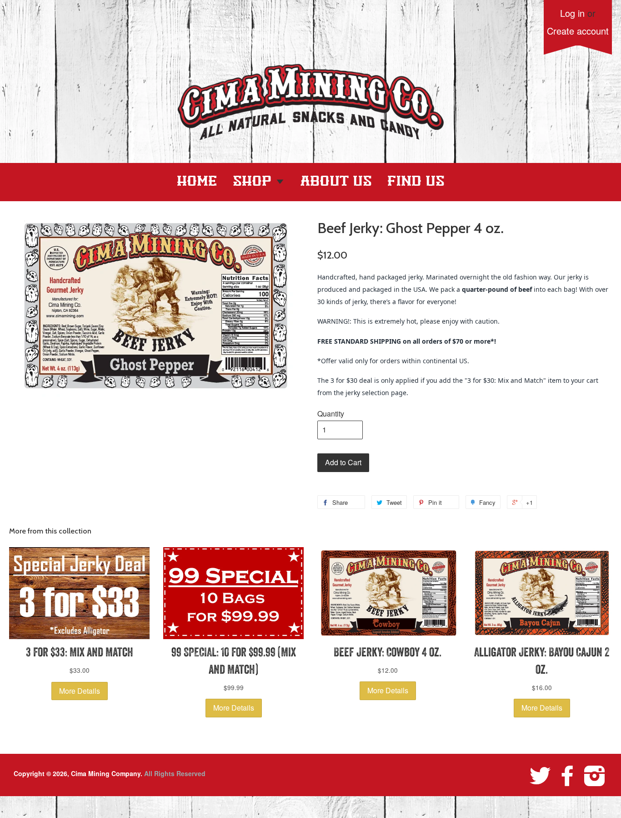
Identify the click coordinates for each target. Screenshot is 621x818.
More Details (79, 691)
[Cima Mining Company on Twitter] (540, 775)
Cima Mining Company (105, 773)
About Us (336, 182)
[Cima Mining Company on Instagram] (595, 775)
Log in (572, 13)
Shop (254, 182)
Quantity (330, 413)
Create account (578, 30)
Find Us (416, 182)
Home (197, 182)
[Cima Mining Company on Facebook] (567, 775)
